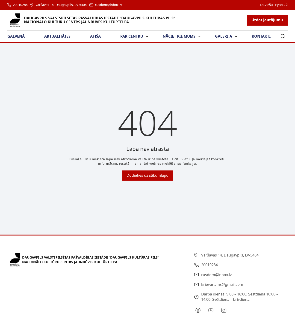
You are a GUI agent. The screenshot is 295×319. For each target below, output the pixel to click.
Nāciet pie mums (179, 36)
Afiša (95, 36)
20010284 (20, 5)
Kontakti (261, 36)
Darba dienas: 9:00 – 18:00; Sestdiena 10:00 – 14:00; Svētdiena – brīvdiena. (239, 297)
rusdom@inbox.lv (108, 5)
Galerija (223, 36)
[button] (18, 36)
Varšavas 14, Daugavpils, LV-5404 (61, 5)
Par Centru (131, 36)
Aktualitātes (57, 36)
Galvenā (16, 36)
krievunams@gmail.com (222, 284)
